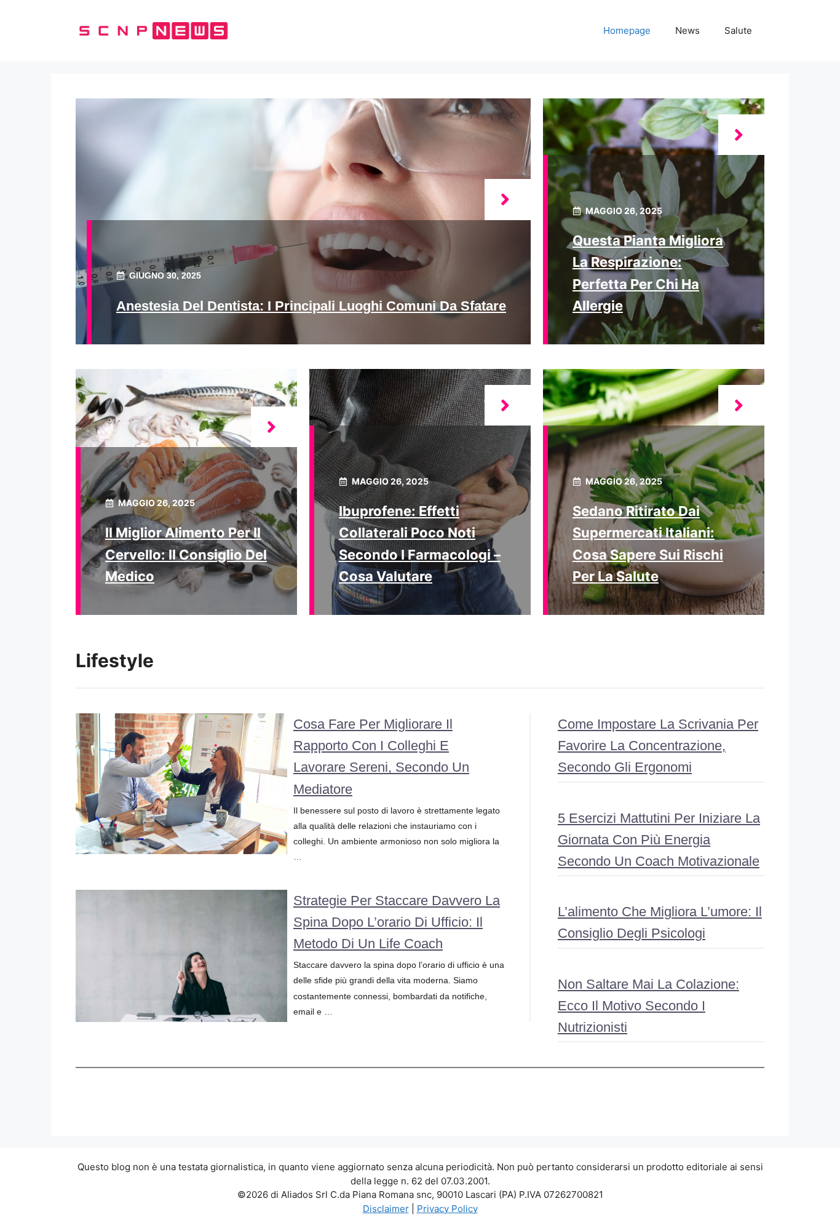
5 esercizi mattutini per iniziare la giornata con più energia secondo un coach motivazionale (659, 839)
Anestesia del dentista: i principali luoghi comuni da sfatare (311, 306)
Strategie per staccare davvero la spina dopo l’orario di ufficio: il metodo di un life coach (396, 922)
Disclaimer (386, 1208)
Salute (738, 30)
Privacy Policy (447, 1208)
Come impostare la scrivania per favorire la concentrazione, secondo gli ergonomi (658, 745)
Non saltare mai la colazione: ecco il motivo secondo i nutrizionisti (648, 1005)
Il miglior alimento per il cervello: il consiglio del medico (186, 554)
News (687, 30)
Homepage (627, 30)
